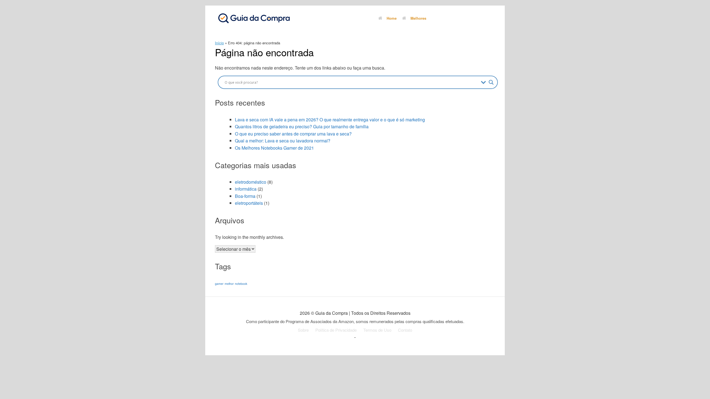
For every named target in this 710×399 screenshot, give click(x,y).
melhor (229, 284)
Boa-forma (245, 196)
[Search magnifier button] (491, 82)
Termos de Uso (377, 330)
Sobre (303, 330)
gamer (219, 284)
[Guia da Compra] (253, 18)
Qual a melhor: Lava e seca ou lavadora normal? (282, 140)
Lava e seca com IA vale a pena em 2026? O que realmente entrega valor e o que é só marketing (330, 119)
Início (219, 42)
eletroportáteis (249, 203)
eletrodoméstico (250, 182)
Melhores (418, 18)
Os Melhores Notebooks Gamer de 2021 (274, 148)
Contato (405, 330)
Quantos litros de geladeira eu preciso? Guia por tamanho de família (302, 126)
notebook (241, 284)
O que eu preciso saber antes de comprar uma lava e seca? (293, 134)
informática (246, 189)
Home (392, 18)
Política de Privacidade (336, 330)
